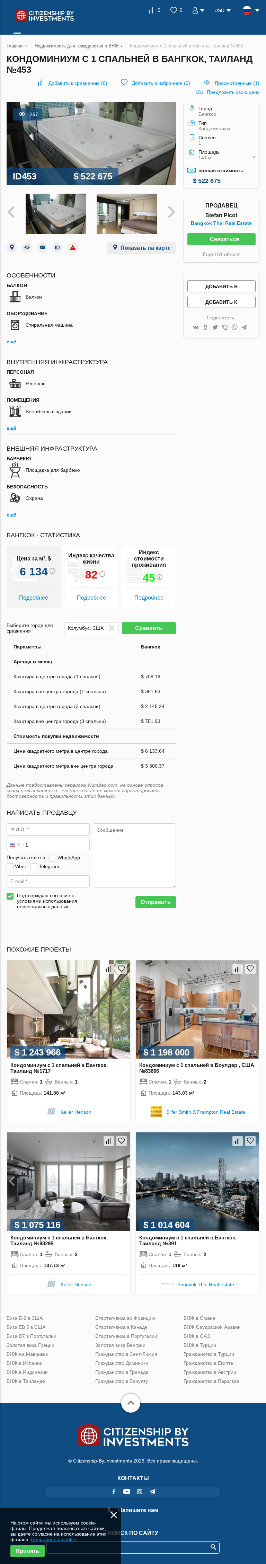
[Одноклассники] (205, 328)
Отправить (156, 902)
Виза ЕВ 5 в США (26, 1327)
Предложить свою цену (233, 92)
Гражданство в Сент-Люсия (126, 1354)
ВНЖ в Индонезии (27, 1372)
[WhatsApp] (234, 328)
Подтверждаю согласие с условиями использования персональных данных (47, 901)
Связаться (224, 239)
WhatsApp (68, 857)
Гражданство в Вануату (121, 1381)
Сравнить (148, 628)
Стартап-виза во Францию (125, 1318)
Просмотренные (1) (237, 83)
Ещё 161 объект (221, 254)
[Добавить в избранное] (121, 969)
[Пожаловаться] (73, 247)
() (77, 83)
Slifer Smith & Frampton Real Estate (205, 1112)
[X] (215, 328)
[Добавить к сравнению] (109, 969)
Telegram (49, 866)
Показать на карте (146, 248)
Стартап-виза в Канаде (121, 1327)
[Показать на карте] (12, 247)
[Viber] (224, 328)
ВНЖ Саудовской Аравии (212, 1327)
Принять (27, 1551)
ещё (11, 341)
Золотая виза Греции (30, 1345)
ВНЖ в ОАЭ (197, 1336)
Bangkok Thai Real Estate (221, 223)
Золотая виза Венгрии (120, 1345)
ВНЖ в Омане (199, 1318)
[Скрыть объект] (27, 247)
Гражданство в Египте (208, 1363)
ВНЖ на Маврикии (27, 1354)
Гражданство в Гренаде (122, 1372)
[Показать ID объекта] (57, 247)
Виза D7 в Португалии (31, 1336)
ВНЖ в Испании (25, 1363)
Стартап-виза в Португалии (126, 1336)
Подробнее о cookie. (54, 1539)
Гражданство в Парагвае (211, 1381)
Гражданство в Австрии (210, 1372)
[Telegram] (244, 328)
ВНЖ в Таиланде (26, 1381)
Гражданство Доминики (121, 1363)
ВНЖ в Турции (200, 1345)
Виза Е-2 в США (25, 1318)
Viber (20, 866)
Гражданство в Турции (209, 1354)
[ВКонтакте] (195, 328)
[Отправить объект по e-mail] (42, 247)
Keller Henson (76, 1112)
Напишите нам (137, 1510)
